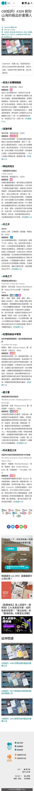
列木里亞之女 (7, 37)
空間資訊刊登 (21, 758)
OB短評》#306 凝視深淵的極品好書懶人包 (16, 719)
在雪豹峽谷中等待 (21, 34)
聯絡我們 (20, 750)
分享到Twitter (13, 527)
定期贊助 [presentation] (10, 549)
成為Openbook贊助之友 (16, 567)
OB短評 (6, 32)
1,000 (12, 559)
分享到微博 (17, 527)
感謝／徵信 (17, 778)
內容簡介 (27, 217)
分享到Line (21, 527)
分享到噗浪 (25, 527)
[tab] (11, 549)
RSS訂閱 (27, 772)
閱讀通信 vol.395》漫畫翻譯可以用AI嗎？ (16, 577)
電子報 (28, 769)
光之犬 (7, 34)
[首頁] (3, 3)
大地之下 (12, 34)
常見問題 (27, 778)
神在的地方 (19, 32)
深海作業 (12, 32)
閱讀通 (10, 757)
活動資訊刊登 (21, 755)
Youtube (28, 3)
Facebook (23, 3)
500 (24, 554)
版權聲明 (20, 746)
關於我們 (20, 743)
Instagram (26, 3)
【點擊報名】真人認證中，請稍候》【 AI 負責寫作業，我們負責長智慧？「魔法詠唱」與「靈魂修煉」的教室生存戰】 (16, 609)
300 (12, 554)
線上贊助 (27, 776)
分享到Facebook (9, 527)
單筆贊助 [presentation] (23, 549)
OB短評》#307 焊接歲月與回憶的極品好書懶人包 (16, 692)
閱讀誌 (10, 746)
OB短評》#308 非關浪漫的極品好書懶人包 (16, 664)
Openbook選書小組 (10, 27)
